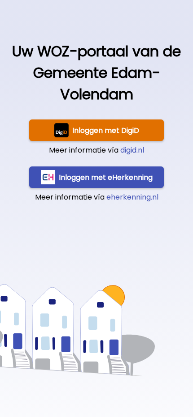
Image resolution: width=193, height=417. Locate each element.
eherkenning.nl (132, 197)
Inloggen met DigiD (105, 130)
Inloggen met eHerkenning (106, 177)
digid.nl (132, 150)
